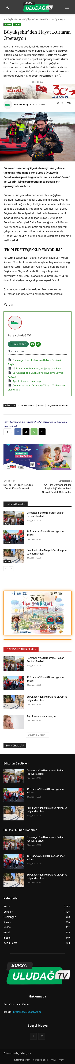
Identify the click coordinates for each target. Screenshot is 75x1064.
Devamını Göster (36, 734)
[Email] (32, 344)
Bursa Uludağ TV (22, 104)
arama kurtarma (26, 405)
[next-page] (11, 568)
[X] (25, 431)
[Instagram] (41, 1036)
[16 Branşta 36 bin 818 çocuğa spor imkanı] (13, 537)
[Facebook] (17, 431)
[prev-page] (5, 568)
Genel (17, 24)
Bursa (18, 19)
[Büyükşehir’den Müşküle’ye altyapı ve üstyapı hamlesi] (13, 556)
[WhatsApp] (34, 431)
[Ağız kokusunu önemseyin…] (13, 722)
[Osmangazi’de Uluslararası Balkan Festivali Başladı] (13, 518)
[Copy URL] (42, 431)
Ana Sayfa (8, 19)
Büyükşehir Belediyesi (58, 405)
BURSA (41, 405)
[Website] (38, 344)
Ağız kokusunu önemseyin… (28, 381)
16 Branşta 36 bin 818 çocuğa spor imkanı (37, 368)
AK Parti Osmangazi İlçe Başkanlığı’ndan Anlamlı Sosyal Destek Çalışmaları (57, 488)
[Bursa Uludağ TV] (8, 104)
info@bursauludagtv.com (27, 1011)
